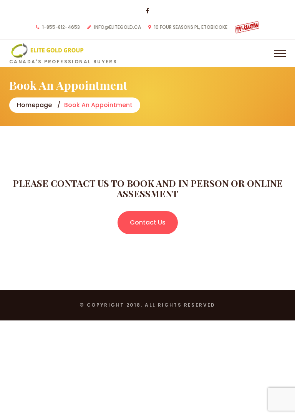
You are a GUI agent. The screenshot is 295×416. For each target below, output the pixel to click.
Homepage (34, 105)
